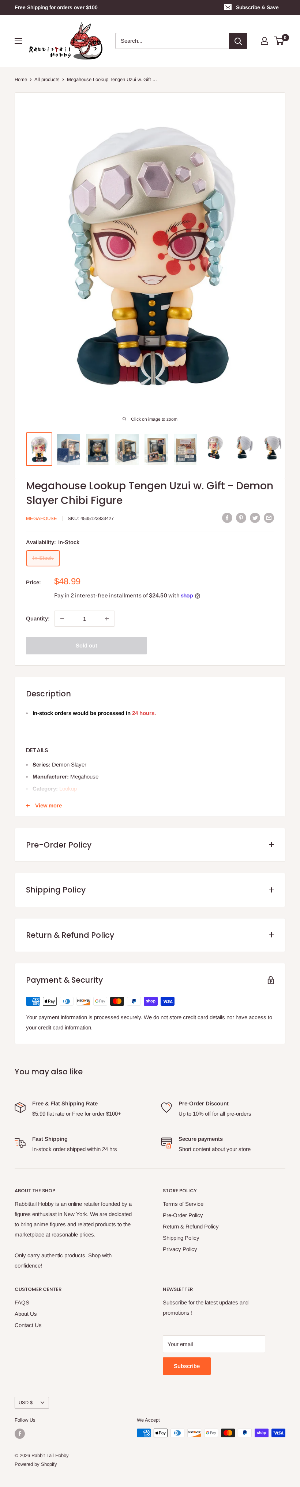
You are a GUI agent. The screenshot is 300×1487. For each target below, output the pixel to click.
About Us (26, 1314)
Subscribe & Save (257, 7)
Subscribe (187, 1366)
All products (47, 79)
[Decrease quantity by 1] (62, 618)
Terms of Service (183, 1204)
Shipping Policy (181, 1238)
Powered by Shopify (36, 1464)
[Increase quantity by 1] (107, 618)
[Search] (238, 41)
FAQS (22, 1302)
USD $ (26, 1402)
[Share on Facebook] (227, 517)
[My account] (264, 41)
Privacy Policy (180, 1249)
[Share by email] (269, 517)
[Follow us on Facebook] (20, 1434)
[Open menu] (18, 41)
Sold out (86, 645)
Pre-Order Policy (183, 1215)
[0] (279, 41)
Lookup (68, 788)
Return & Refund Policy (191, 1226)
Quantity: (38, 618)
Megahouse (41, 518)
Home (21, 79)
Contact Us (28, 1325)
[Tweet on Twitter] (255, 517)
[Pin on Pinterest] (241, 517)
